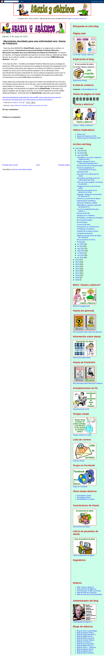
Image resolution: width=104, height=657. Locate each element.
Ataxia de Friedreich (21, 105)
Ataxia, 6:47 (81, 134)
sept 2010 (81, 251)
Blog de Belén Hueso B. (85, 638)
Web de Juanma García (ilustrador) (89, 594)
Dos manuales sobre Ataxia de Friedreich (88, 383)
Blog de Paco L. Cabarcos (86, 647)
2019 (77, 277)
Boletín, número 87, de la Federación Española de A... (88, 162)
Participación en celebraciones (88, 227)
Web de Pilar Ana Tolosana (87, 593)
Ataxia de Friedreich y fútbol (87, 203)
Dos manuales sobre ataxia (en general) (87, 332)
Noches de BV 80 (83, 213)
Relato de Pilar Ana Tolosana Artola (89, 165)
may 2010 (81, 155)
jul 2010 (80, 246)
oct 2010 (80, 253)
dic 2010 (80, 257)
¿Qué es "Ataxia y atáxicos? (83, 125)
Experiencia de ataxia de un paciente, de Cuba (87, 191)
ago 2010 (80, 249)
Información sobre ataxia (82, 357)
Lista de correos (78, 461)
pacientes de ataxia (41, 105)
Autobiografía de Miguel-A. (82, 622)
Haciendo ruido (82, 172)
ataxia (12, 105)
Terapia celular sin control (82, 435)
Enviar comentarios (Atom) (22, 169)
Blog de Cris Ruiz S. (84, 642)
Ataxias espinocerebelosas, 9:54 (88, 138)
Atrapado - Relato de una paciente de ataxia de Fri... (89, 195)
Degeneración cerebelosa (86, 201)
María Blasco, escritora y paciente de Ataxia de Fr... (89, 206)
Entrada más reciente (10, 165)
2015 (77, 269)
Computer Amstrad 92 (85, 233)
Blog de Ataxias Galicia (85, 633)
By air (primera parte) (84, 220)
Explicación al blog (80, 80)
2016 (77, 271)
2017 (77, 273)
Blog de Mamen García (85, 649)
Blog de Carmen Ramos (85, 640)
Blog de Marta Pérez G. (85, 645)
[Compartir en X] (31, 103)
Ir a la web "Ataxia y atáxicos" (83, 54)
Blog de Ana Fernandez (85, 644)
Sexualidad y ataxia (84, 495)
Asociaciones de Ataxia (81, 527)
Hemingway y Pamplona (86, 229)
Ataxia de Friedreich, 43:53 (86, 136)
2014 (77, 266)
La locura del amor (83, 224)
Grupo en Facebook (80, 487)
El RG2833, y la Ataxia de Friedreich (90, 218)
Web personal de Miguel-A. (87, 589)
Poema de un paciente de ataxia (88, 198)
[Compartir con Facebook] (32, 103)
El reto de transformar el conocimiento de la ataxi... (87, 169)
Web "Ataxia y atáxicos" (85, 587)
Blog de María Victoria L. (86, 653)
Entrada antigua (64, 165)
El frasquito (81, 242)
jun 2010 (80, 244)
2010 (77, 148)
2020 (77, 280)
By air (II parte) (82, 222)
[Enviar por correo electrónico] (27, 103)
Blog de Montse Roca (85, 651)
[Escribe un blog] (29, 103)
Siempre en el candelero (86, 215)
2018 (77, 275)
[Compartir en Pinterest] (34, 103)
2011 (77, 260)
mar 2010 (80, 151)
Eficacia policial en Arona (86, 240)
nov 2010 (80, 255)
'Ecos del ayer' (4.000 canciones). (89, 591)
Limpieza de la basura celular (87, 231)
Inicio (38, 165)
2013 (77, 264)
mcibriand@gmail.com (89, 89)
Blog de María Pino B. (85, 636)
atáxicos (31, 105)
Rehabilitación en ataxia (85, 499)
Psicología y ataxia (84, 497)
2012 (77, 262)
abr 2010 (80, 153)
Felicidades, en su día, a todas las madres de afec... (89, 158)
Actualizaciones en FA (81, 409)
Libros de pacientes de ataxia (83, 555)
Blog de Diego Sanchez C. (86, 634)
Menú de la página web (81, 306)
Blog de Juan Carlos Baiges (87, 631)
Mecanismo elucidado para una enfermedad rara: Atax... (88, 179)
